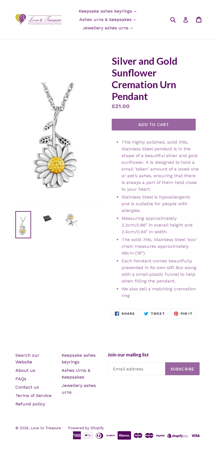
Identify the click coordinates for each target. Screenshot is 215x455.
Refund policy (30, 404)
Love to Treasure (46, 428)
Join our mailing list (128, 355)
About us (25, 370)
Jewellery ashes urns (106, 28)
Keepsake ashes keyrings (106, 11)
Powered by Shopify (86, 428)
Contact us (27, 387)
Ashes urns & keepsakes (106, 19)
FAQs (20, 378)
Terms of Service (33, 395)
